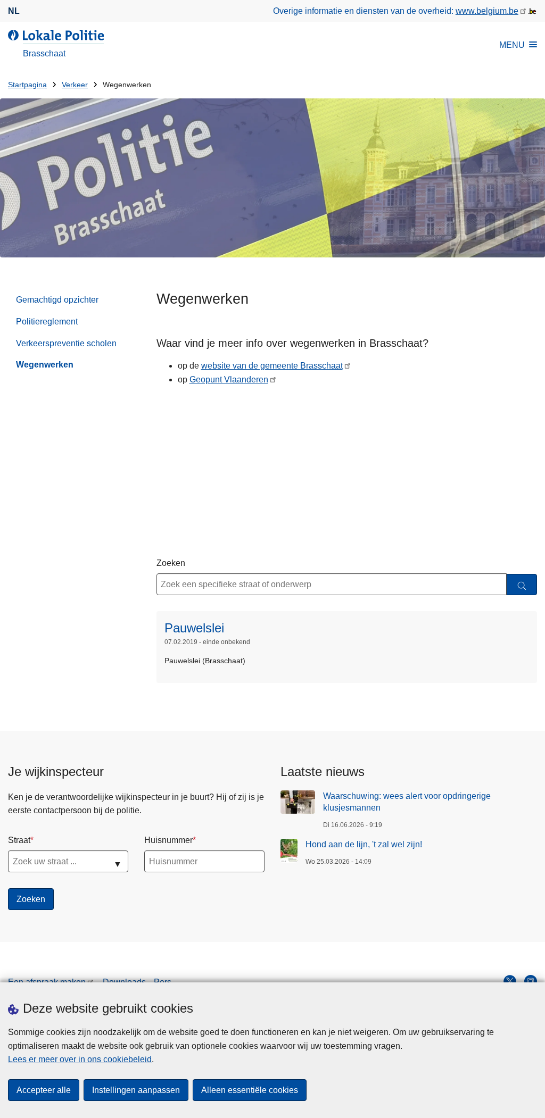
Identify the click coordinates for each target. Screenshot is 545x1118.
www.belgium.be (487, 10)
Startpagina (27, 85)
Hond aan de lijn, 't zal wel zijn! (363, 844)
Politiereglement (47, 321)
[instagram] (530, 981)
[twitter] (509, 981)
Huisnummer (168, 840)
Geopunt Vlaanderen (228, 379)
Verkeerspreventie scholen (66, 343)
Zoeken (170, 563)
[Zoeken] (522, 585)
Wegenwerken (44, 364)
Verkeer (75, 85)
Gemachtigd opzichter (57, 299)
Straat (19, 840)
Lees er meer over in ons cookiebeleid (80, 1059)
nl (14, 10)
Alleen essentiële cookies (249, 1090)
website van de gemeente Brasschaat (272, 365)
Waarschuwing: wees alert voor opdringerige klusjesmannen (407, 801)
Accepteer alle (43, 1090)
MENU (512, 44)
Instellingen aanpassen (136, 1090)
